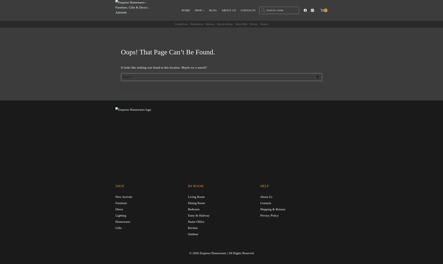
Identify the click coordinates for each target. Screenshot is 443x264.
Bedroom (210, 24)
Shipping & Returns (272, 209)
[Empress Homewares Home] (149, 138)
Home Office (241, 24)
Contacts (248, 10)
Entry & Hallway (225, 24)
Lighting (120, 215)
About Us (229, 10)
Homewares (122, 221)
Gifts (118, 228)
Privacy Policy (269, 215)
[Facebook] (305, 10)
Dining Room (196, 24)
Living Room (181, 24)
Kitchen (253, 24)
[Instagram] (312, 10)
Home (186, 10)
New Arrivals (123, 197)
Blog (213, 10)
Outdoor (264, 24)
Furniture (121, 203)
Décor (119, 209)
